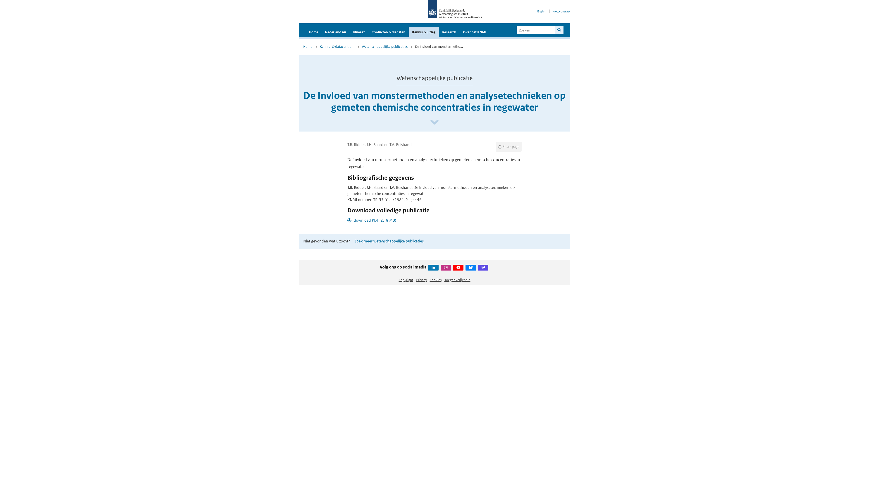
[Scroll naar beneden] (434, 122)
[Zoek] (559, 30)
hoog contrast (561, 11)
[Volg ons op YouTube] (458, 267)
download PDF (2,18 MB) (375, 220)
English (541, 11)
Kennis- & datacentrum (337, 46)
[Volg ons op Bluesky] (471, 267)
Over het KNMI (474, 32)
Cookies (436, 280)
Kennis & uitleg (423, 32)
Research (449, 32)
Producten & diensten (388, 32)
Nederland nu (335, 32)
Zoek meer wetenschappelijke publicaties (389, 241)
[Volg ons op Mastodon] (483, 267)
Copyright (406, 280)
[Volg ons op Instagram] (446, 267)
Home (313, 32)
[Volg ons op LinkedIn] (433, 267)
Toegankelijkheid (457, 280)
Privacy (421, 280)
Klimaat (359, 32)
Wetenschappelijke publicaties (385, 46)
